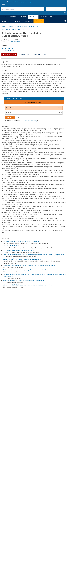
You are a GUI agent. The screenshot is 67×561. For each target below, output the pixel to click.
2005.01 (37, 26)
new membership (31, 121)
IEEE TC (4, 17)
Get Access (39, 21)
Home (3, 26)
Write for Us (5, 21)
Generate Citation (40, 54)
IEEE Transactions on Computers (24, 26)
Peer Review (17, 21)
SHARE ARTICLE (25, 54)
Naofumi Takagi (6, 50)
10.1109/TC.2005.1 (16, 42)
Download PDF (10, 54)
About (52, 17)
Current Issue (13, 17)
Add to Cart (10, 117)
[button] (64, 13)
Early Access (43, 17)
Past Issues (23, 17)
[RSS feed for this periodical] (65, 21)
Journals (9, 26)
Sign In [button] (40, 102)
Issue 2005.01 (33, 17)
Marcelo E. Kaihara (7, 48)
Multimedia (28, 21)
